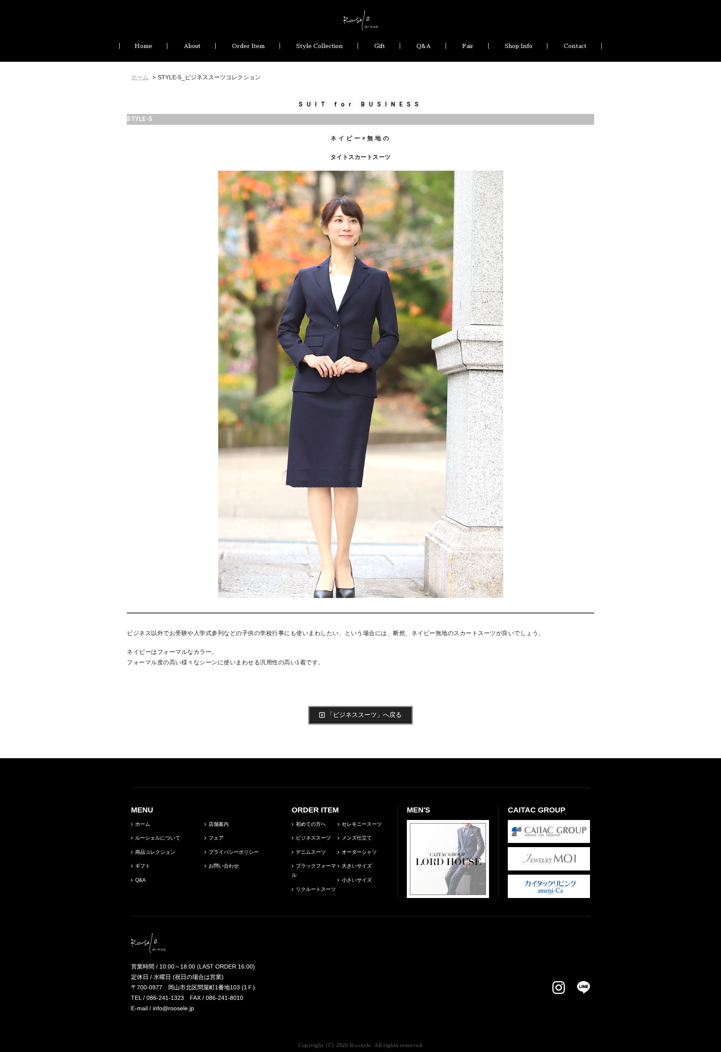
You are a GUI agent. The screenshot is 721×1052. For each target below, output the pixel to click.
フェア (216, 838)
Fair (468, 46)
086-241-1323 (165, 997)
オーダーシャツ (359, 852)
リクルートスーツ (316, 889)
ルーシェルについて (157, 838)
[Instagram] (558, 988)
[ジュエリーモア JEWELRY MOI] (549, 865)
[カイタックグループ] (549, 837)
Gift (379, 46)
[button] (360, 715)
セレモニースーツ (362, 824)
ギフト (142, 866)
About (192, 46)
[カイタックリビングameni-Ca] (549, 892)
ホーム (142, 824)
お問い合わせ (224, 866)
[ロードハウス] (448, 892)
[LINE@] (578, 987)
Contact (575, 46)
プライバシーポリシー (234, 852)
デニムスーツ (311, 852)
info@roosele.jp (173, 1008)
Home (143, 46)
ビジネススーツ (313, 838)
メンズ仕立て (357, 838)
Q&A (423, 46)
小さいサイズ (357, 880)
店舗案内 (219, 824)
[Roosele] (360, 25)
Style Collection (319, 46)
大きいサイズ (357, 866)
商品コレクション (155, 852)
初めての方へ (311, 824)
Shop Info (518, 46)
